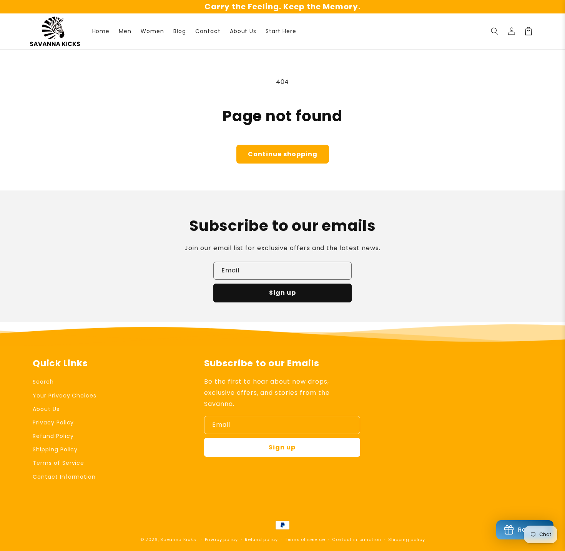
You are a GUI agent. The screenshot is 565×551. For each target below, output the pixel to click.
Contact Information (64, 477)
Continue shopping (282, 154)
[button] (494, 31)
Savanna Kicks (178, 539)
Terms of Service (58, 463)
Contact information (356, 539)
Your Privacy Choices (64, 395)
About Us (46, 409)
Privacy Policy (53, 422)
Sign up (282, 292)
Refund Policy (53, 436)
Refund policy (261, 539)
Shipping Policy (55, 449)
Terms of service (305, 539)
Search (43, 382)
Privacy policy (221, 539)
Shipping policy (406, 539)
